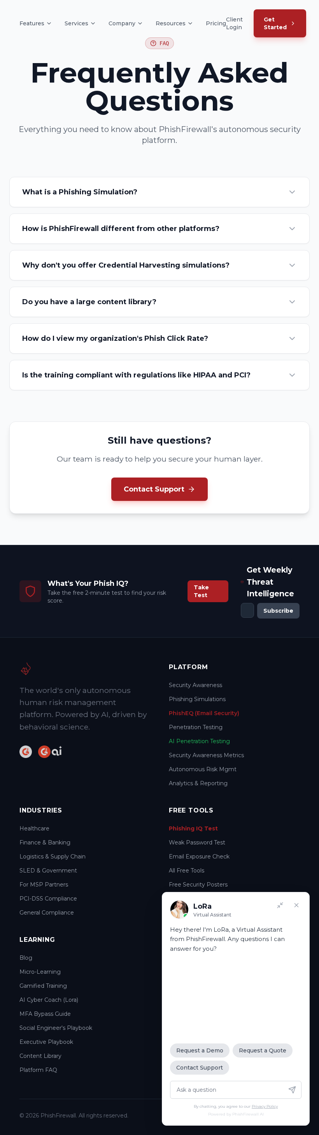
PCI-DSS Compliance (48, 898)
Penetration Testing (196, 727)
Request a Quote (262, 1050)
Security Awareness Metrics (206, 755)
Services (76, 23)
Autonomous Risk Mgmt (203, 769)
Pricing (216, 23)
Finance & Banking (44, 842)
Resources (171, 23)
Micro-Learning (40, 971)
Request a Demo (199, 1050)
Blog (25, 957)
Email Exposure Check (199, 856)
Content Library (40, 1055)
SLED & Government (48, 870)
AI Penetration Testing (199, 741)
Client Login (234, 23)
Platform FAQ (38, 1069)
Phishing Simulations (197, 699)
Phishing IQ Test (193, 828)
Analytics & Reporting (198, 783)
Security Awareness (195, 685)
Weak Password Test (197, 842)
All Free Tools (186, 870)
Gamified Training (43, 985)
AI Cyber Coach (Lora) (48, 999)
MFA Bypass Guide (45, 1013)
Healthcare (34, 828)
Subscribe (278, 610)
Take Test (201, 591)
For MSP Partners (43, 884)
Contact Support (199, 1067)
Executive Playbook (46, 1041)
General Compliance (46, 912)
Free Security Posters (198, 884)
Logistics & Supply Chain (52, 856)
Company (122, 23)
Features (31, 23)
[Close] (296, 905)
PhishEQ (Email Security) (204, 713)
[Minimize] (280, 905)
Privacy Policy (265, 1106)
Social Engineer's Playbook (55, 1027)
